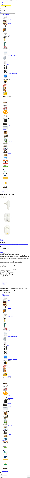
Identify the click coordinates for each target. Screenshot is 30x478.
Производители (4, 159)
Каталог (3, 191)
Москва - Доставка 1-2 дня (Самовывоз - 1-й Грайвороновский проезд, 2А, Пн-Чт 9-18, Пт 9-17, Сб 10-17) (14, 244)
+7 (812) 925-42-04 (2, 11)
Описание (1, 252)
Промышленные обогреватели (5, 78)
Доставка (3, 2)
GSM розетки (3, 192)
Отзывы (3, 3)
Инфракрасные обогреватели (5, 14)
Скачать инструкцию (3, 251)
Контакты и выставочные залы (5, 280)
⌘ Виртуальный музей (5, 471)
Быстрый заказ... (2, 239)
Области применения (4, 129)
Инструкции (3, 283)
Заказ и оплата (3, 279)
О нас (2, 281)
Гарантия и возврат (4, 282)
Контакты (3, 4)
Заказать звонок (2, 12)
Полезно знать (3, 284)
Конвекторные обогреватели (5, 117)
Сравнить (1, 240)
